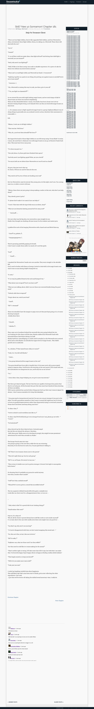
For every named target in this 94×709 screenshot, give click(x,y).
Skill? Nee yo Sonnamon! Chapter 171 (76, 351)
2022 (69, 372)
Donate (85, 1)
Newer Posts (12, 702)
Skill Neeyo (18, 29)
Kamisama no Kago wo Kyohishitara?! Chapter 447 (76, 315)
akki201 (70, 220)
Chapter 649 (69, 195)
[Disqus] (36, 643)
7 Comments (46, 29)
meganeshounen (72, 215)
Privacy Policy (79, 708)
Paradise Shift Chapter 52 (71, 217)
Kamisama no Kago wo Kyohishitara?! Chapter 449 (76, 302)
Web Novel (24, 29)
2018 (69, 380)
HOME (66, 1)
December (71, 274)
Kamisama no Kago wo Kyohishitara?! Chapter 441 (76, 349)
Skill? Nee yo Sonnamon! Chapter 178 (76, 317)
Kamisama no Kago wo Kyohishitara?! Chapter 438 (76, 365)
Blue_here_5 (71, 209)
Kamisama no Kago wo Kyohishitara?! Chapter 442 (76, 343)
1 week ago (78, 222)
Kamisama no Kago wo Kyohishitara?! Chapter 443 (76, 336)
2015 (69, 387)
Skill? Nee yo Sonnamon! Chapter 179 (76, 312)
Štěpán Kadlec (72, 225)
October (71, 278)
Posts (69, 407)
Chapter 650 (69, 196)
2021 (69, 374)
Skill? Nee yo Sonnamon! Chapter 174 (76, 339)
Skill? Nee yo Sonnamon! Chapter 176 (76, 328)
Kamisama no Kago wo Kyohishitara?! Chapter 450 (76, 297)
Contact (74, 708)
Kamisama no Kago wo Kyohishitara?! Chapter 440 (76, 354)
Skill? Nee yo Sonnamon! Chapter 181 (35, 27)
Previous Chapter (13, 597)
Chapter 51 (69, 185)
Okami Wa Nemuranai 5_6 (71, 212)
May (70, 288)
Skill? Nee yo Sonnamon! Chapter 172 (76, 346)
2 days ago (78, 212)
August (70, 282)
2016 (69, 385)
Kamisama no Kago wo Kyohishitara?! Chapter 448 (76, 307)
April (70, 290)
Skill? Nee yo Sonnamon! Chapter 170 (76, 356)
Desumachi (69, 394)
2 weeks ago (78, 233)
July (70, 284)
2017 (69, 382)
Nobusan (78, 394)
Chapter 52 (69, 184)
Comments (70, 409)
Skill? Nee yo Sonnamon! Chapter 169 (76, 362)
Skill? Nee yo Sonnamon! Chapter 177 (76, 323)
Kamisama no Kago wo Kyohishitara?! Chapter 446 (76, 320)
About (70, 708)
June (70, 286)
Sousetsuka (12, 1)
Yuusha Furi (84, 397)
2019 (69, 378)
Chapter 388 (69, 192)
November (71, 276)
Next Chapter (59, 600)
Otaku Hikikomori (72, 231)
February (71, 294)
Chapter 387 (69, 191)
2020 (69, 376)
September (71, 280)
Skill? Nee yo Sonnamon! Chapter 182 (76, 299)
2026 (69, 268)
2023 (69, 370)
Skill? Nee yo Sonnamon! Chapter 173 (76, 341)
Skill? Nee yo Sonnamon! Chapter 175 (76, 333)
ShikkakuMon (83, 396)
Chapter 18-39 (69, 188)
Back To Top (8, 708)
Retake (77, 395)
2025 (69, 270)
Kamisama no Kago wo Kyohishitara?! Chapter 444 (76, 331)
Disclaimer (85, 708)
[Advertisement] (47, 15)
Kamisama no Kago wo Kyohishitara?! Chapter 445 (76, 325)
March (70, 292)
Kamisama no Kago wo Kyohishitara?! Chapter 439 (76, 359)
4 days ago (78, 217)
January (70, 368)
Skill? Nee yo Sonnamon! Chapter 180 (76, 310)
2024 (69, 272)
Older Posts (59, 702)
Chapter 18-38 (69, 187)
